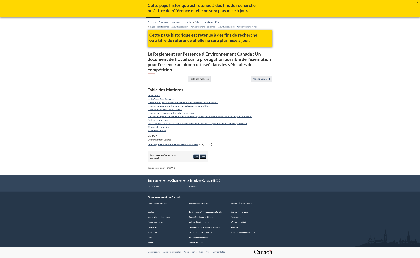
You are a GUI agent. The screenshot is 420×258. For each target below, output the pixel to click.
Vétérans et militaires (239, 222)
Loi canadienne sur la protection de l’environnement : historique (234, 27)
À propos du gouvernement (242, 203)
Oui (196, 157)
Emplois (151, 212)
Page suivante (262, 79)
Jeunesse (234, 227)
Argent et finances (196, 243)
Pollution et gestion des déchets (208, 22)
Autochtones (236, 217)
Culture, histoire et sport (199, 222)
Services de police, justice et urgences (204, 227)
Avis (207, 252)
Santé (150, 237)
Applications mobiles (172, 252)
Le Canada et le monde (198, 237)
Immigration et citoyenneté (159, 217)
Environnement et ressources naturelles (175, 22)
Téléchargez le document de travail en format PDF (173, 144)
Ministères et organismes (199, 203)
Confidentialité (219, 252)
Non (203, 157)
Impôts (151, 243)
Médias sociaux (154, 252)
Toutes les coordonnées (157, 203)
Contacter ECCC (154, 186)
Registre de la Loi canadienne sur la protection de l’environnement (177, 27)
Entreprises (152, 227)
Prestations (152, 232)
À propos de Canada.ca (193, 252)
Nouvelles (193, 186)
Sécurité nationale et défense (201, 217)
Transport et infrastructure (200, 232)
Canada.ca (152, 22)
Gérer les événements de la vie (243, 232)
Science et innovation (239, 212)
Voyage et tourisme (156, 222)
